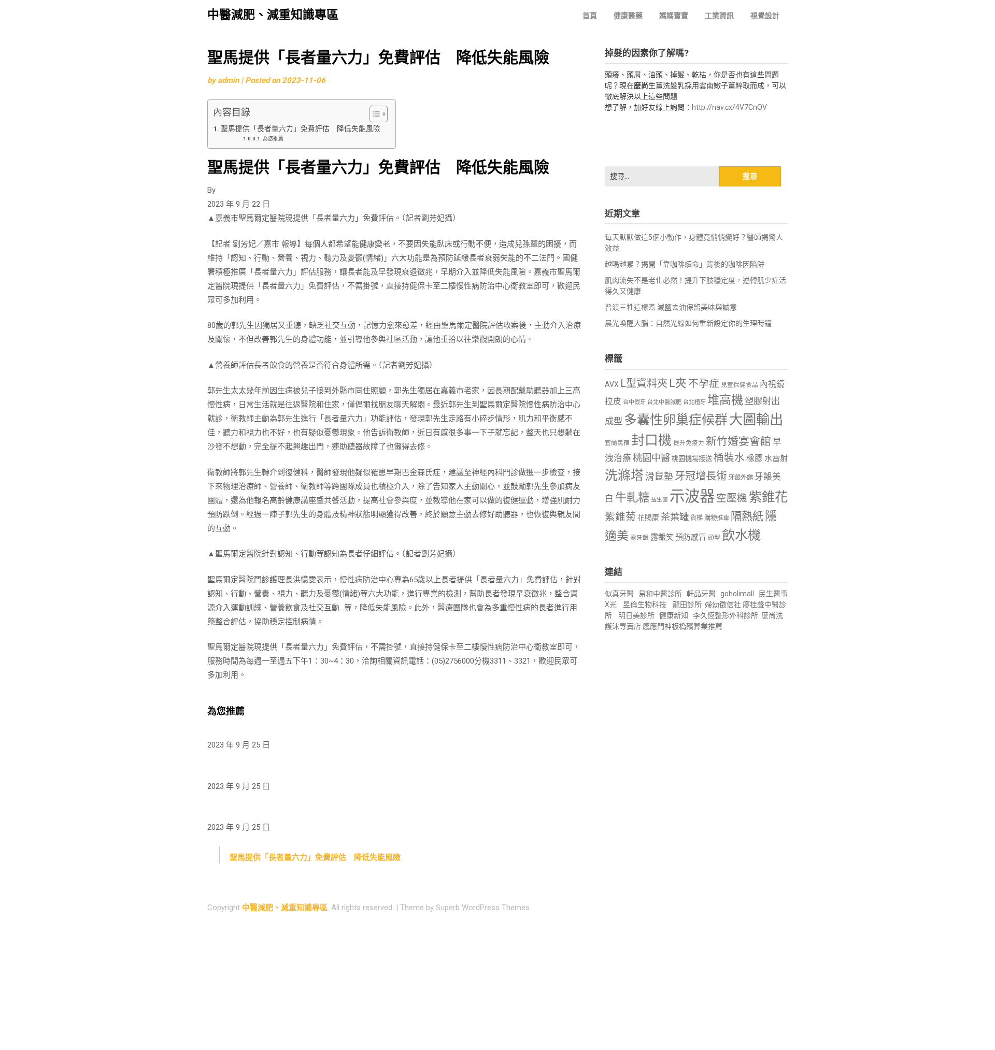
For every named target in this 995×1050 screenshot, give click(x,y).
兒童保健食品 (739, 385)
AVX (612, 384)
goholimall (737, 593)
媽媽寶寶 (673, 15)
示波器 (692, 496)
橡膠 (754, 458)
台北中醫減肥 (664, 402)
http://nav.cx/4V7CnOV (729, 107)
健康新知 (673, 615)
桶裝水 (729, 458)
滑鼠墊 (659, 476)
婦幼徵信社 (724, 604)
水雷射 (776, 458)
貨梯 (696, 518)
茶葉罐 (675, 516)
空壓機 (731, 498)
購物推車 (716, 518)
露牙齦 (639, 537)
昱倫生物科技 (644, 604)
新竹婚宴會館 (738, 441)
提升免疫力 (688, 443)
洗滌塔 (624, 475)
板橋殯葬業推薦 (697, 626)
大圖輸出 (756, 419)
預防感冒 (690, 537)
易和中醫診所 (660, 593)
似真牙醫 (619, 593)
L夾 (678, 383)
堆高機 (725, 400)
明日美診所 (636, 615)
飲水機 (741, 535)
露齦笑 (662, 537)
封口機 (651, 440)
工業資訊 (719, 15)
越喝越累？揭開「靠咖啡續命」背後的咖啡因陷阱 (684, 264)
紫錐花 (768, 497)
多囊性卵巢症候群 (676, 419)
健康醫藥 (628, 15)
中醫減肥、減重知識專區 (272, 15)
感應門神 (657, 626)
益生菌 (659, 499)
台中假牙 (634, 402)
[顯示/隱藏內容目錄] (373, 114)
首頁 (589, 15)
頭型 (714, 537)
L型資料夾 (643, 383)
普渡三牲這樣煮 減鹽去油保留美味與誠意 (671, 307)
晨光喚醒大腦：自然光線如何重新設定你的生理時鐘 (688, 323)
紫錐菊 (620, 517)
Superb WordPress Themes (483, 907)
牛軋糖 (632, 497)
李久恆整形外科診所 (726, 615)
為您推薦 (273, 138)
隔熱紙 (747, 516)
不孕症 (703, 384)
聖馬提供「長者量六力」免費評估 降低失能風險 (303, 128)
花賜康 (648, 517)
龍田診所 (687, 604)
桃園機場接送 (692, 459)
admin (228, 80)
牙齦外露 (740, 477)
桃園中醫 (651, 457)
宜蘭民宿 (617, 443)
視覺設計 (764, 15)
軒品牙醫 (701, 593)
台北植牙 (694, 402)
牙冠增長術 (701, 476)
